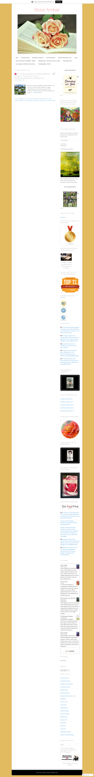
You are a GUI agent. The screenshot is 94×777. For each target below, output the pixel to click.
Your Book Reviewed (50, 57)
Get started (58, 1)
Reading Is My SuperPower (66, 684)
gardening (21, 98)
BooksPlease (63, 698)
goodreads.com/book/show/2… (67, 407)
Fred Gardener (41, 98)
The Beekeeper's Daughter (67, 616)
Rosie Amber (47, 9)
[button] (62, 84)
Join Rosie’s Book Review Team (64, 57)
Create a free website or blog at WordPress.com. (47, 772)
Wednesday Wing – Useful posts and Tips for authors (49, 60)
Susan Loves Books (64, 713)
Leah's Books (63, 704)
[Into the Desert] (77, 585)
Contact (76, 57)
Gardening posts (43, 100)
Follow (63, 144)
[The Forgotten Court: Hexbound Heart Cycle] (77, 601)
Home (17, 57)
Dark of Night (64, 565)
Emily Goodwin (64, 566)
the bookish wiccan (64, 678)
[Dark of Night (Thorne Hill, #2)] (77, 568)
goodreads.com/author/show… (67, 404)
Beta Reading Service (67, 60)
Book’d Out (63, 725)
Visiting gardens (51, 100)
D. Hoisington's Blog (65, 681)
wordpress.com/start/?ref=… (66, 398)
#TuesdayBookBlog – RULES (44, 64)
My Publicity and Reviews (37, 57)
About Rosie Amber (25, 57)
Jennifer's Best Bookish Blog (67, 734)
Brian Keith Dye (64, 601)
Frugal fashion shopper (65, 731)
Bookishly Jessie (64, 707)
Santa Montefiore (64, 617)
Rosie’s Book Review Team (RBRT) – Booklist (25, 60)
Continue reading (38, 92)
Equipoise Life (63, 719)
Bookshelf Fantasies (65, 693)
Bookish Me (63, 722)
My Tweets (62, 217)
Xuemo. (63, 583)
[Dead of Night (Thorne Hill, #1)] (77, 636)
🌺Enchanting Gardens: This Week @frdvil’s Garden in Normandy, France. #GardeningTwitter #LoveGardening (32, 76)
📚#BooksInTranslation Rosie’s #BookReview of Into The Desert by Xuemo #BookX (68, 345)
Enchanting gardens (33, 98)
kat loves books (64, 701)
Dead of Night (64, 632)
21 (53, 73)
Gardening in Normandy (33, 100)
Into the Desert (64, 581)
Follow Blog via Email (67, 129)
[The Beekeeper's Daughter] (77, 619)
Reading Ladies (63, 716)
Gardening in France (23, 100)
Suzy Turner (63, 728)
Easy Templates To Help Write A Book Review (25, 64)
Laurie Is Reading (64, 710)
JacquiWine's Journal (65, 687)
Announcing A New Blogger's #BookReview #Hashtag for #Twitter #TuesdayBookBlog (68, 522)
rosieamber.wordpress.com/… (67, 401)
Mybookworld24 (64, 690)
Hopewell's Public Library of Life (68, 696)
